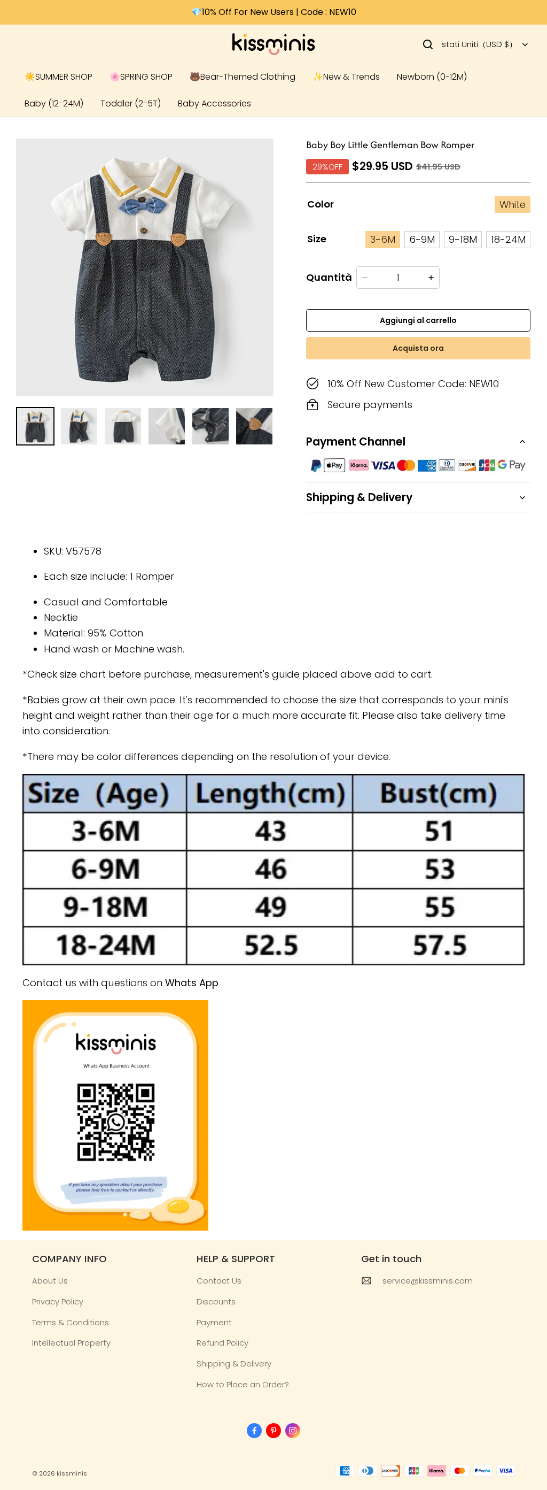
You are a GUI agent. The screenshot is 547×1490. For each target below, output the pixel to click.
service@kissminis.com (427, 1280)
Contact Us (219, 1280)
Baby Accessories (214, 103)
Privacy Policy (57, 1301)
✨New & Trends (346, 77)
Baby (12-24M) (54, 103)
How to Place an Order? (243, 1384)
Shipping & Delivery (234, 1363)
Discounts (216, 1301)
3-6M (382, 239)
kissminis (72, 1473)
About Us (50, 1280)
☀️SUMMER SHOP (58, 77)
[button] (428, 44)
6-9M (422, 239)
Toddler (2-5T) (130, 103)
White (512, 204)
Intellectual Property (71, 1342)
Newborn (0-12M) (432, 77)
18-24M (508, 239)
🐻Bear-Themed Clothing (242, 77)
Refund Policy (222, 1342)
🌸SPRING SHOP (141, 77)
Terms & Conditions (70, 1322)
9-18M (463, 239)
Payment (214, 1322)
